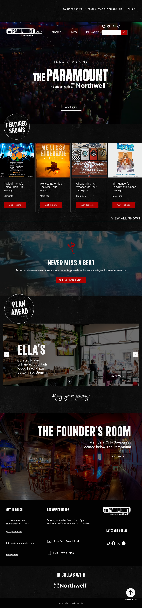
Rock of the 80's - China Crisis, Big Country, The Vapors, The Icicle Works (16, 185)
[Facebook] (109, 26)
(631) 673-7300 (14, 531)
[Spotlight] (72, 381)
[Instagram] (104, 26)
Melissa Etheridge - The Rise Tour (52, 185)
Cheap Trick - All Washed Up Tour (86, 185)
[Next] (135, 354)
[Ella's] (69, 381)
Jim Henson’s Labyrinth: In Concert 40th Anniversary (125, 185)
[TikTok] (119, 26)
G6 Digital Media (76, 603)
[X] (114, 26)
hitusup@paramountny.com (20, 543)
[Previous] (6, 354)
